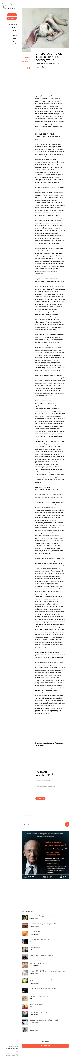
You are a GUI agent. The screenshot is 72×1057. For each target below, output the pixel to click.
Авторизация (12, 18)
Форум (15, 35)
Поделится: (27, 65)
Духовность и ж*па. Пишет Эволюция (42, 955)
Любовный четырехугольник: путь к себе (43, 924)
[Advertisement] (50, 82)
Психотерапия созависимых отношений (43, 1028)
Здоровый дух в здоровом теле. (40, 939)
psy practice (9, 6)
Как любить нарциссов (37, 963)
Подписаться (45, 1046)
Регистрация (12, 14)
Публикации (13, 27)
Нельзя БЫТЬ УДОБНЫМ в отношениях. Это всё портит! (48, 971)
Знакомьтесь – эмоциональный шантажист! (44, 1020)
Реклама (14, 41)
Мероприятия (12, 33)
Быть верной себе (35, 931)
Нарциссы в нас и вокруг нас (39, 996)
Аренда (15, 38)
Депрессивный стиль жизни (39, 1012)
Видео (15, 30)
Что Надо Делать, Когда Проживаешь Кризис (44, 988)
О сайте (14, 44)
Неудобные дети (35, 947)
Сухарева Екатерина (24, 61)
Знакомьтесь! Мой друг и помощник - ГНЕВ (43, 916)
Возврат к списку (27, 816)
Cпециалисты (12, 24)
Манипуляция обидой (37, 1004)
